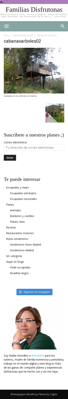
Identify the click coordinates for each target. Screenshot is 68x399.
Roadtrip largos (19, 273)
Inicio (6, 35)
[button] (62, 26)
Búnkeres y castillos (22, 216)
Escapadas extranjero (23, 193)
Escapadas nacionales (23, 199)
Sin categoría (14, 256)
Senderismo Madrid (22, 250)
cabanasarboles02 (23, 35)
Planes (10, 204)
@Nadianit (38, 355)
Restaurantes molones (20, 233)
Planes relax (17, 221)
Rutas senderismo (17, 239)
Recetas (11, 227)
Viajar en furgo (15, 261)
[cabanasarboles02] (34, 92)
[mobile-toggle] (6, 26)
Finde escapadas (20, 267)
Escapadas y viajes (17, 187)
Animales (15, 210)
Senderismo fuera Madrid (25, 244)
